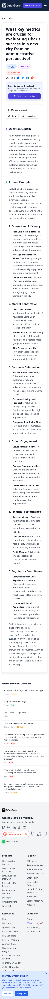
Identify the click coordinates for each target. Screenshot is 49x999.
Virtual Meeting (9, 901)
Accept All (21, 993)
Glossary (6, 923)
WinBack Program (11, 944)
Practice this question (26, 96)
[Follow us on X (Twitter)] (3, 827)
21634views (30, 116)
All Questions (8, 18)
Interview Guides (10, 931)
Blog (4, 919)
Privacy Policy (33, 927)
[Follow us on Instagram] (8, 827)
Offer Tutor (32, 877)
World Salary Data (35, 873)
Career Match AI (35, 900)
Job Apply (6, 897)
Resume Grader (34, 869)
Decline (7, 993)
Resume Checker (35, 865)
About (30, 919)
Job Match (32, 896)
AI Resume (32, 861)
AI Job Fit (31, 904)
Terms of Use (33, 931)
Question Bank (9, 927)
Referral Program (10, 939)
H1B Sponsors (9, 935)
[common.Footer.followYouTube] (24, 827)
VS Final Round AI (10, 967)
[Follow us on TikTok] (19, 827)
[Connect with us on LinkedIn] (14, 827)
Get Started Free (32, 5)
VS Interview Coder (11, 962)
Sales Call (6, 906)
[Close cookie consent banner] (46, 973)
